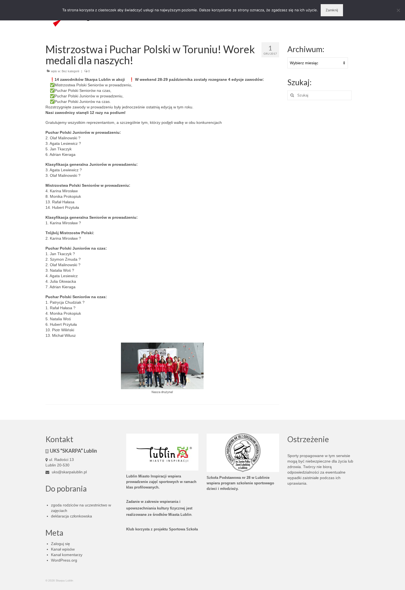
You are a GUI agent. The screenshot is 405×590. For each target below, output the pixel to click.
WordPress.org (64, 560)
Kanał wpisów (63, 549)
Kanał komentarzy (66, 554)
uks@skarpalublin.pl (69, 472)
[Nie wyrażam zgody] (398, 10)
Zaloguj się (60, 543)
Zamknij (332, 10)
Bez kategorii (70, 71)
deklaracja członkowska (71, 516)
